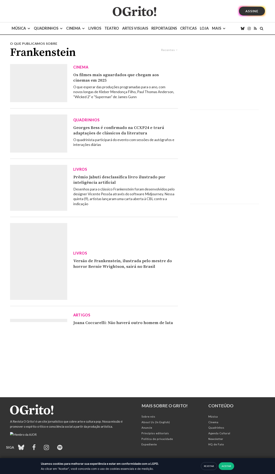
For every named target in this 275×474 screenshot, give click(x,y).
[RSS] (255, 28)
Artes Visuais (135, 28)
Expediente (149, 444)
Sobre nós (148, 416)
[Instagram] (249, 28)
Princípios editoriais (155, 433)
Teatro (111, 28)
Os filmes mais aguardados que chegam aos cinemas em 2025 (116, 77)
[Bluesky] (242, 28)
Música (19, 28)
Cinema (73, 28)
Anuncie (147, 427)
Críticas (188, 28)
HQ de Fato (216, 444)
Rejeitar (209, 466)
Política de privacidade (157, 439)
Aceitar (226, 466)
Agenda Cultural (219, 433)
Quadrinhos (46, 28)
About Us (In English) (156, 422)
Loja (204, 28)
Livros (94, 28)
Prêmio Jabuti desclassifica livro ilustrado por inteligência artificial (119, 180)
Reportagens (164, 28)
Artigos (81, 315)
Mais (216, 28)
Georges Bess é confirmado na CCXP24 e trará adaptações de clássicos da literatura (118, 130)
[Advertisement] (224, 75)
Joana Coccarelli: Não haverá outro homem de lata (123, 322)
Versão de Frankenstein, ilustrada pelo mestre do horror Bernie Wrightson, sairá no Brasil (122, 263)
